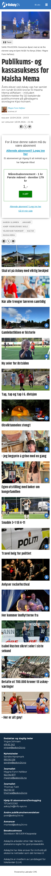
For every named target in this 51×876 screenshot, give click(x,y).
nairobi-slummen (11, 222)
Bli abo (37, 5)
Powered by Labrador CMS (25, 871)
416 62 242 (9, 744)
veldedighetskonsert (13, 231)
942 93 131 (9, 790)
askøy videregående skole (15, 226)
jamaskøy (26, 222)
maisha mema (9, 235)
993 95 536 (9, 759)
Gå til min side (25, 211)
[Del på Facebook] (21, 127)
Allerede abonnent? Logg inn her (25, 206)
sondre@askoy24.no (15, 762)
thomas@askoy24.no (15, 793)
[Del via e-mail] (30, 127)
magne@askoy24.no (15, 778)
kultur (30, 231)
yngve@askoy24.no (14, 747)
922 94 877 (10, 774)
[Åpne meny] (46, 4)
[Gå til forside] (11, 4)
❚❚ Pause (7, 42)
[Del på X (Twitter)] (25, 127)
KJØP (25, 194)
